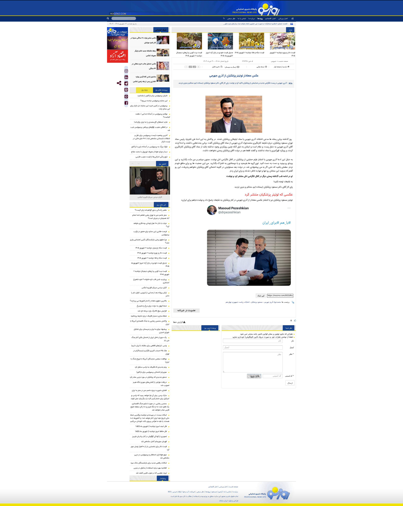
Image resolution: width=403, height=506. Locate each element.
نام (293, 341)
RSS (169, 491)
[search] (109, 18)
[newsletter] (186, 310)
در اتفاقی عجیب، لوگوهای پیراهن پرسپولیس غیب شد (150, 129)
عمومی (273, 61)
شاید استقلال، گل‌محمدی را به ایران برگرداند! (150, 122)
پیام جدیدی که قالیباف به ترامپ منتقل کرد (151, 367)
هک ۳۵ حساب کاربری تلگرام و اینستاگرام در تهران (151, 352)
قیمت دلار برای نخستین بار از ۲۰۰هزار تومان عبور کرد (150, 448)
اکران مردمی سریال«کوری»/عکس (150, 197)
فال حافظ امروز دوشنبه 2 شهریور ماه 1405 (151, 431)
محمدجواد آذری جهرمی (272, 302)
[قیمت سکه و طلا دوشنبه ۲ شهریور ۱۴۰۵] (249, 41)
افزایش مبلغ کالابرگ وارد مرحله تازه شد (152, 311)
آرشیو (220, 491)
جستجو (214, 491)
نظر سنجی (231, 18)
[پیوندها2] (117, 42)
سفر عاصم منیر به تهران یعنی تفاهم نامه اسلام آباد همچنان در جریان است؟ (150, 217)
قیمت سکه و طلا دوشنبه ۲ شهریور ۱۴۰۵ (249, 52)
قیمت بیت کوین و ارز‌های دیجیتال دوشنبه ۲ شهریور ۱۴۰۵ (189, 54)
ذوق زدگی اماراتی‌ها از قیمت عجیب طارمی (151, 156)
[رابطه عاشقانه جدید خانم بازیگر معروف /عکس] (163, 53)
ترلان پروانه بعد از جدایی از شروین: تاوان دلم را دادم (150, 294)
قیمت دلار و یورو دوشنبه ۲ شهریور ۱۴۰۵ (282, 54)
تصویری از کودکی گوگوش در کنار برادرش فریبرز (149, 436)
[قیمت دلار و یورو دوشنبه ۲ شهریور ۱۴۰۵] (280, 41)
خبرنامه (192, 491)
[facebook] (126, 103)
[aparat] (126, 90)
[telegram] (126, 83)
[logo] (267, 492)
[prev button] (139, 163)
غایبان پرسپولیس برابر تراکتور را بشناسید (152, 95)
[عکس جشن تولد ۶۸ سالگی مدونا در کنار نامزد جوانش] (163, 40)
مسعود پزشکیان (256, 302)
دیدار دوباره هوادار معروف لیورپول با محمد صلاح (149, 151)
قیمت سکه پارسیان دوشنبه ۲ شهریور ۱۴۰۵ (151, 248)
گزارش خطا (178, 322)
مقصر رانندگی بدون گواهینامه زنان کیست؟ (151, 210)
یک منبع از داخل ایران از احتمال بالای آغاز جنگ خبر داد (150, 339)
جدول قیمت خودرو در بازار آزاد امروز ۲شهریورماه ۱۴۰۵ (219, 54)
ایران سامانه (223, 500)
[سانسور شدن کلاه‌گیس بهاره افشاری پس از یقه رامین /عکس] (163, 79)
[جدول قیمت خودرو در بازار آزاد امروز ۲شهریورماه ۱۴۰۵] (218, 41)
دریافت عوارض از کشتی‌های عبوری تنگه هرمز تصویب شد (151, 384)
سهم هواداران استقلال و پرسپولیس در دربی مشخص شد (151, 456)
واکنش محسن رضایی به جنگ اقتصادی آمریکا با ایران (149, 323)
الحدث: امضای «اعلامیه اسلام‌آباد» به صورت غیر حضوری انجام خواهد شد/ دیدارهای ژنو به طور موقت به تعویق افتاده (248, 23)
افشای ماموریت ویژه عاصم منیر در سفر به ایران (149, 390)
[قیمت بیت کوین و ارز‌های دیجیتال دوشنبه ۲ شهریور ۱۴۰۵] (187, 41)
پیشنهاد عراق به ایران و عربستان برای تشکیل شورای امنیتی (151, 331)
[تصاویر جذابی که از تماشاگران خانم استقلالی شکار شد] (150, 188)
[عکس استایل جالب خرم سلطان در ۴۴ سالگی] (163, 66)
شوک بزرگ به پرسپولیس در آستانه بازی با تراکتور (149, 146)
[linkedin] (126, 77)
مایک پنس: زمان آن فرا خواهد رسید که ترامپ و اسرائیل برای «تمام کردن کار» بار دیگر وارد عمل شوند (150, 397)
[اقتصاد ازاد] (117, 56)
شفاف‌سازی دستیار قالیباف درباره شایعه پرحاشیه (149, 316)
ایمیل (292, 347)
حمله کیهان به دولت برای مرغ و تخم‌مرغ (152, 306)
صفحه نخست (283, 61)
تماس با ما (242, 18)
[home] (291, 18)
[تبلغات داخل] (117, 31)
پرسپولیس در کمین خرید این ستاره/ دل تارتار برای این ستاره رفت (150, 107)
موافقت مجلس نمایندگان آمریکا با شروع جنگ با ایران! (150, 360)
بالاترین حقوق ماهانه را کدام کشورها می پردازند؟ (148, 300)
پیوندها (260, 18)
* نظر (291, 354)
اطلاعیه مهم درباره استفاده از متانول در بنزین (150, 468)
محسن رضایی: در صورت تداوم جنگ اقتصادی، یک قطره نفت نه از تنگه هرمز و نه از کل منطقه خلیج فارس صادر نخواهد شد (150, 407)
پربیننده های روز (161, 90)
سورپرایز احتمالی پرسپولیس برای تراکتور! (151, 372)
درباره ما (251, 18)
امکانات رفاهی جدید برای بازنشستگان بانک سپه (149, 463)
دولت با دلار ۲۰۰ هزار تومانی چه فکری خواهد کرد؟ (151, 225)
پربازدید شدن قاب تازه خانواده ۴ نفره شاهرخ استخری (151, 281)
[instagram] (126, 71)
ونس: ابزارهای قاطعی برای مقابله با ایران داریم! (149, 345)
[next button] (133, 163)
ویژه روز (145, 90)
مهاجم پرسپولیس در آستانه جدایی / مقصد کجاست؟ (152, 115)
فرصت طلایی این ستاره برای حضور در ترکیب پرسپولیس (151, 233)
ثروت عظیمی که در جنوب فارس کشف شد (151, 473)
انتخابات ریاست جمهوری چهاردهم (237, 302)
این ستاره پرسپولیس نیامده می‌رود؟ (153, 100)
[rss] (224, 18)
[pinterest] (126, 97)
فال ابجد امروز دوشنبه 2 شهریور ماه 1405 (151, 426)
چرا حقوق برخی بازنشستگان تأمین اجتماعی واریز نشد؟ (149, 241)
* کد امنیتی (289, 376)
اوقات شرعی (177, 491)
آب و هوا (186, 491)
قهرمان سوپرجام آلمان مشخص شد (154, 441)
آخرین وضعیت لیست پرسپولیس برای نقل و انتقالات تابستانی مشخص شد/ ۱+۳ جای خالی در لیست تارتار (151, 138)
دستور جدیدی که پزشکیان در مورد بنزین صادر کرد (148, 377)
